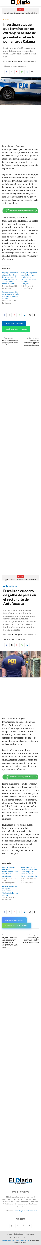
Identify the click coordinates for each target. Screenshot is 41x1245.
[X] (11, 72)
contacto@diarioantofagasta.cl (25, 1211)
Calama (7, 19)
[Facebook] (6, 72)
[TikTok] (23, 1226)
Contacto (9, 1234)
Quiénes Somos (19, 1234)
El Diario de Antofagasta (14, 61)
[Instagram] (17, 1226)
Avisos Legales (30, 1234)
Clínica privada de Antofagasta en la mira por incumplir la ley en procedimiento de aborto (31, 343)
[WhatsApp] (21, 72)
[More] (32, 72)
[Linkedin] (26, 72)
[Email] (29, 315)
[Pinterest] (16, 72)
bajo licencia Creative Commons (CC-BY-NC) (15, 1240)
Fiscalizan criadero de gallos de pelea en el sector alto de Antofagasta (10, 342)
